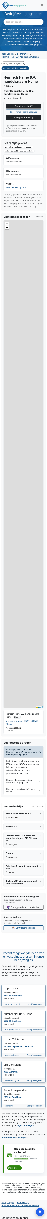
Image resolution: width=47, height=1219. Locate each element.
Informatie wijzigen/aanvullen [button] (15, 68)
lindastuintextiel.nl (13, 1055)
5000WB (17, 728)
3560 (6, 1071)
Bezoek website (22, 106)
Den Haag (12, 857)
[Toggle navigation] (42, 5)
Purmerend (13, 817)
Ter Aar (11, 872)
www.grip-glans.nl (12, 1029)
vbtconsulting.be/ (12, 1080)
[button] (7, 224)
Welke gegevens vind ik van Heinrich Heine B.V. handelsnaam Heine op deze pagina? (21, 752)
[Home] (14, 5)
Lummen (13, 1071)
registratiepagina (25, 1125)
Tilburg (9, 86)
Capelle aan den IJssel (22, 1046)
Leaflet (40, 707)
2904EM (8, 1046)
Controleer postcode (25, 927)
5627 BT (8, 995)
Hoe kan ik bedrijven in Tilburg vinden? (20, 790)
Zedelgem (12, 844)
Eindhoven (17, 995)
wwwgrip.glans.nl (12, 1004)
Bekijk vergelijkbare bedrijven (23, 112)
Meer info (13, 1167)
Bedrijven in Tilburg (23, 117)
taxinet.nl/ (9, 1106)
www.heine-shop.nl (15, 187)
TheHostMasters (21, 1158)
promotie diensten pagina (15, 1137)
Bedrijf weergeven (34, 1004)
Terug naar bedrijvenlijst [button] (13, 63)
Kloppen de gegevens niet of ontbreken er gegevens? (19, 781)
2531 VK (8, 1097)
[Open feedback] (40, 1212)
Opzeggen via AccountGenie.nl (25, 907)
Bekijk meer (36, 806)
